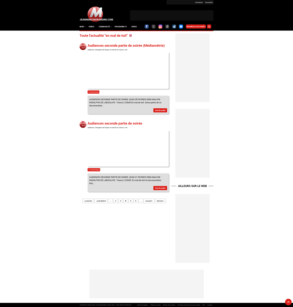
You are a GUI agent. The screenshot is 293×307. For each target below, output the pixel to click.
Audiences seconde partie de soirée (115, 123)
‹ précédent (101, 201)
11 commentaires (94, 170)
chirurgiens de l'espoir (102, 50)
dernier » (160, 201)
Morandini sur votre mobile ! (196, 26)
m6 (126, 50)
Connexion (199, 2)
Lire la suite (160, 110)
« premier (88, 201)
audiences (91, 50)
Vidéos (91, 27)
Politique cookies (155, 305)
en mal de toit (114, 50)
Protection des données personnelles (188, 305)
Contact (209, 305)
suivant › (149, 201)
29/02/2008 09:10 (84, 47)
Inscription (209, 2)
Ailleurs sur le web (192, 186)
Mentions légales (142, 305)
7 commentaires (93, 92)
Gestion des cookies (169, 305)
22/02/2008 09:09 (84, 124)
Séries (134, 27)
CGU (203, 305)
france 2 (122, 50)
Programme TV (121, 27)
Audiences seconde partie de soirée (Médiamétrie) (126, 45)
